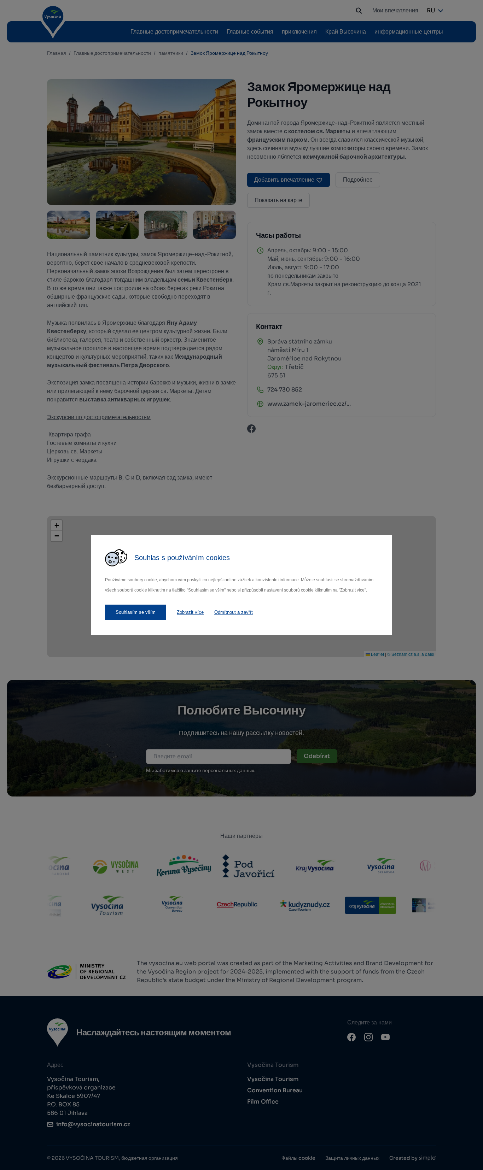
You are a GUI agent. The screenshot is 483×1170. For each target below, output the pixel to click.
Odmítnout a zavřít (233, 612)
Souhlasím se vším (136, 612)
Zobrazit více (190, 612)
